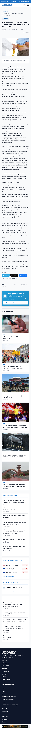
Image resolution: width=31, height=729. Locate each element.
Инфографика (4, 1)
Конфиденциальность (9, 696)
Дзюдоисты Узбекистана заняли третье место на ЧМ (15, 636)
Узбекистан (5, 663)
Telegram (6, 275)
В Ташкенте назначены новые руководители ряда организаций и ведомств (13, 628)
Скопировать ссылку (10, 278)
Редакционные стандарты (10, 705)
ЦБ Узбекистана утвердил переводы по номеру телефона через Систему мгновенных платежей (15, 531)
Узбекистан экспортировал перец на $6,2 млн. (14, 516)
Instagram (5, 714)
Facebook (23, 275)
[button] (24, 5)
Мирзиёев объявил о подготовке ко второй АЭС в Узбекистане (14, 612)
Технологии (5, 671)
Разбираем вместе (24, 1)
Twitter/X (15, 275)
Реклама (4, 702)
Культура (5, 674)
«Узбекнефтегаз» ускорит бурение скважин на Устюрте (13, 508)
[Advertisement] (15, 726)
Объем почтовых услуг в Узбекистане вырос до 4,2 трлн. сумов (14, 523)
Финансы (4, 668)
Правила (4, 694)
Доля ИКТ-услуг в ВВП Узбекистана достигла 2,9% (14, 547)
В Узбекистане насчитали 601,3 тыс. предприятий (14, 540)
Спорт (4, 676)
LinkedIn (4, 722)
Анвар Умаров (6, 29)
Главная (4, 11)
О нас (3, 691)
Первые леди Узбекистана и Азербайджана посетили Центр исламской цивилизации (12, 604)
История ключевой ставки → (11, 591)
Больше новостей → (8, 554)
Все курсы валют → (8, 576)
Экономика (5, 665)
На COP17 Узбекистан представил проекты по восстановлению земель (14, 501)
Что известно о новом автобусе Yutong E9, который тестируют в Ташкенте (15, 620)
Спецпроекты (13, 1)
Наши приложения (7, 699)
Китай (9, 11)
